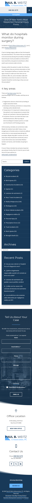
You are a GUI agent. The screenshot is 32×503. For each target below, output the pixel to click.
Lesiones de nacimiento (13, 193)
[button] (30, 491)
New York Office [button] (16, 428)
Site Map (14, 495)
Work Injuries (10, 231)
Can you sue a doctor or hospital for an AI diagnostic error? (15, 265)
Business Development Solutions (13, 498)
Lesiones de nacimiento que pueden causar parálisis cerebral (14, 281)
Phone (16, 356)
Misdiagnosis (10, 206)
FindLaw (26, 498)
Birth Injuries (10, 180)
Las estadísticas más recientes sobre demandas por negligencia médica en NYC (14, 297)
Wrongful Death (11, 235)
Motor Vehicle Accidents (13, 210)
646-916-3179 (18, 456)
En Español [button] (16, 15)
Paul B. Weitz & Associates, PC (17, 45)
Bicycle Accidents (11, 176)
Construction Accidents (13, 185)
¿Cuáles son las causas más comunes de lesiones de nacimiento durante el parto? (15, 288)
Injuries (8, 189)
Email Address (16, 347)
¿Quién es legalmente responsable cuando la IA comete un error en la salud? (15, 273)
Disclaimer (16, 383)
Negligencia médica (12, 214)
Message (16, 365)
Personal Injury (10, 219)
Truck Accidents (11, 227)
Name (16, 337)
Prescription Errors (11, 223)
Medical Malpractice (10, 48)
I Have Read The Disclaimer (17, 387)
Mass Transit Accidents (13, 197)
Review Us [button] (16, 486)
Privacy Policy (22, 495)
